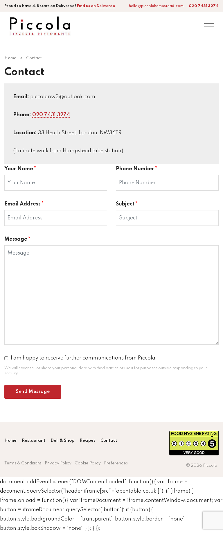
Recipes (87, 441)
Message (17, 239)
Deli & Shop (62, 441)
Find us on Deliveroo (96, 6)
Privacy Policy (58, 463)
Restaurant (33, 441)
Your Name (20, 168)
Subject (126, 204)
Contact (108, 441)
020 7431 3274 (51, 114)
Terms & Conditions (23, 463)
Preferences (116, 463)
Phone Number (136, 168)
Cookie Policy (88, 463)
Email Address (24, 204)
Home (10, 58)
